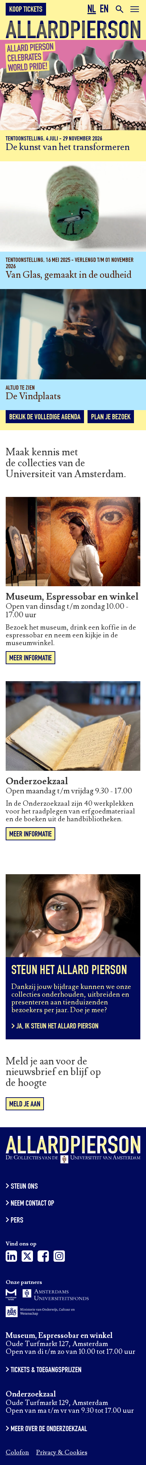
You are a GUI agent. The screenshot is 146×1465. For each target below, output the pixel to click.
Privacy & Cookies (61, 1453)
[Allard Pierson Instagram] (59, 1258)
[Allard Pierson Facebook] (43, 1258)
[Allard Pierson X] (27, 1258)
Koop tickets (26, 10)
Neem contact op (32, 1204)
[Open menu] (134, 10)
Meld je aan (24, 1105)
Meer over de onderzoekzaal (49, 1429)
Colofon (17, 1453)
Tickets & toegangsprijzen (46, 1370)
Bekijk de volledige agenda (44, 417)
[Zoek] (119, 9)
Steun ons (24, 1187)
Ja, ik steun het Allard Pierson (57, 1027)
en (104, 10)
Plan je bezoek (110, 417)
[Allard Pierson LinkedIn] (11, 1258)
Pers (17, 1221)
